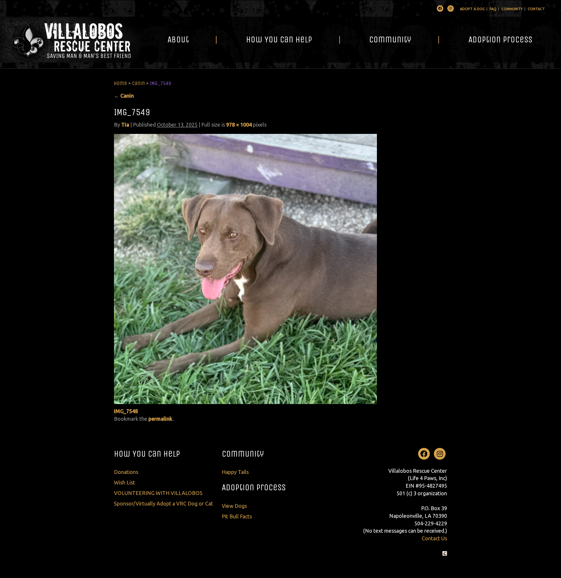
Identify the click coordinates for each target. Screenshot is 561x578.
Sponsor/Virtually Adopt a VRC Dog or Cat (163, 503)
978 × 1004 (239, 124)
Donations (126, 472)
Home (120, 83)
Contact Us (434, 538)
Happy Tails (235, 472)
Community (512, 9)
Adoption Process (500, 39)
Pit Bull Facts (237, 516)
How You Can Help (279, 39)
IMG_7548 (126, 411)
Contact (536, 9)
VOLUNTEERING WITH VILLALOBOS (158, 493)
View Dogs (234, 506)
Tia (125, 124)
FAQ (493, 9)
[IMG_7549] (245, 268)
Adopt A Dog (472, 9)
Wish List (124, 482)
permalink (160, 419)
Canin (138, 83)
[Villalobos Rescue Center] (69, 40)
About (178, 39)
